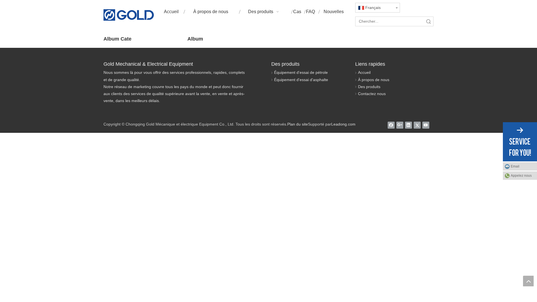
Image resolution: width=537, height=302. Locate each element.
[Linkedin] (408, 125)
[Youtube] (425, 125)
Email (515, 166)
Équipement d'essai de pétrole (301, 72)
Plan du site (297, 124)
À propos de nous (373, 79)
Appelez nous (521, 176)
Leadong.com (343, 124)
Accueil (364, 72)
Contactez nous (372, 93)
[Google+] (399, 125)
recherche (428, 21)
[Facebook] (391, 125)
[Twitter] (417, 125)
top (528, 281)
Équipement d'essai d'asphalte (301, 79)
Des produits (369, 86)
